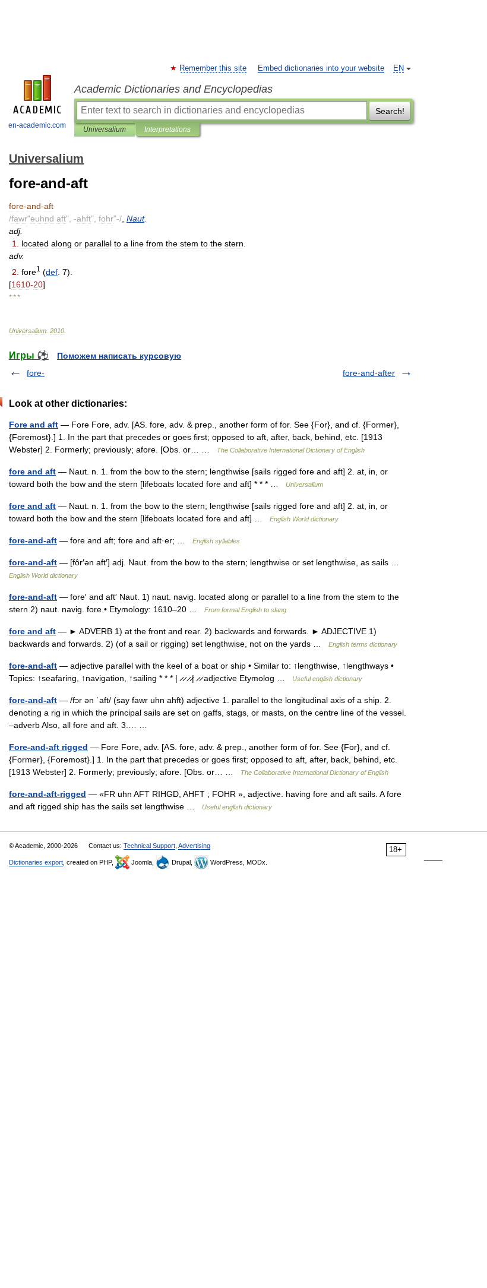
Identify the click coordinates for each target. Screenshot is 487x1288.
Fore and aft (33, 424)
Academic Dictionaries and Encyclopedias (173, 89)
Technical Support (149, 845)
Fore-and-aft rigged (48, 747)
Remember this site (213, 68)
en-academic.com (37, 125)
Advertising (194, 845)
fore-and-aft (33, 540)
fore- (36, 373)
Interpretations (167, 129)
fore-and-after (369, 373)
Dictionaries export (36, 862)
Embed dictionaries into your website (321, 68)
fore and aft (32, 471)
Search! (389, 111)
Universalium (104, 129)
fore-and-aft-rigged (47, 794)
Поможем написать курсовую (119, 355)
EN (398, 68)
